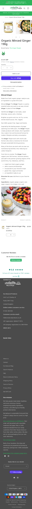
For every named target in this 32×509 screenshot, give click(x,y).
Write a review (16, 260)
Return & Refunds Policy (10, 377)
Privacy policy (22, 502)
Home (6, 17)
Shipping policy (21, 504)
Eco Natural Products (15, 500)
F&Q (4, 373)
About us (6, 358)
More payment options (16, 82)
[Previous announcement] (3, 2)
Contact (5, 362)
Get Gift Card (7, 391)
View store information (10, 90)
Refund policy (14, 502)
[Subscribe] (26, 466)
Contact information (17, 507)
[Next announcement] (29, 2)
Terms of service (12, 504)
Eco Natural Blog (8, 366)
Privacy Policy (7, 388)
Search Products (8, 369)
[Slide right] (19, 37)
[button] (3, 8)
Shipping (12, 61)
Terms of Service (8, 384)
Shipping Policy (7, 380)
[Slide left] (12, 37)
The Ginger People (15, 48)
